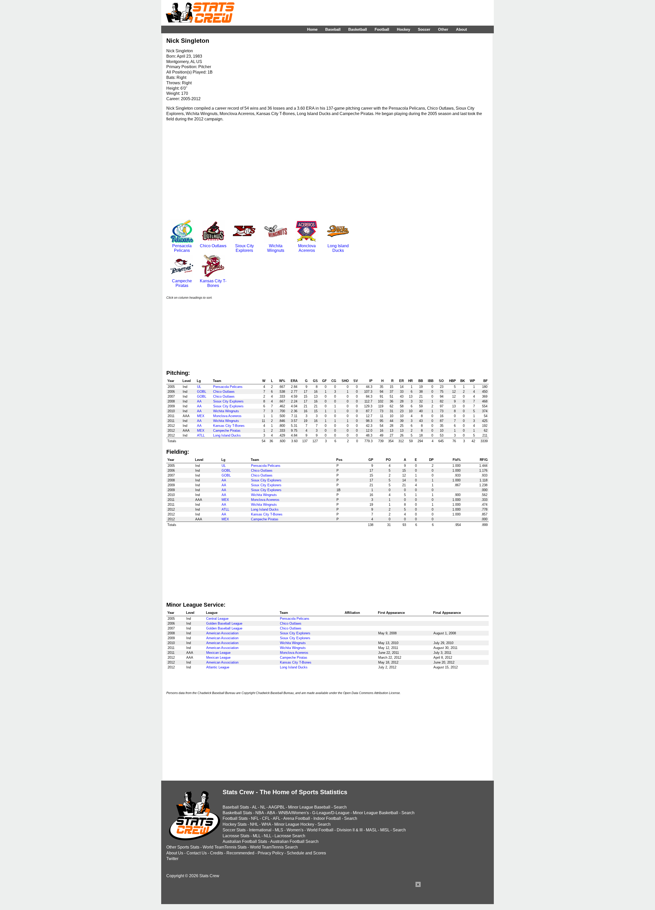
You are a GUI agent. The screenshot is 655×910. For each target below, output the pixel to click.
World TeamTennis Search (274, 847)
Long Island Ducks (338, 248)
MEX (200, 416)
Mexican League (218, 653)
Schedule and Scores (306, 853)
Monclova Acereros (307, 248)
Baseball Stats (236, 807)
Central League (217, 619)
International (260, 830)
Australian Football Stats (245, 841)
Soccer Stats (234, 830)
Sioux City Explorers (244, 248)
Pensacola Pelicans (182, 248)
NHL (254, 824)
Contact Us (197, 853)
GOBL (201, 392)
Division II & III (350, 830)
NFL (255, 818)
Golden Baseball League (224, 623)
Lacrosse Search (290, 836)
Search (340, 807)
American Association (222, 633)
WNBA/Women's (293, 813)
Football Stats (235, 818)
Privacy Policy (270, 853)
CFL (266, 818)
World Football (320, 830)
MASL (371, 830)
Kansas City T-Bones (213, 283)
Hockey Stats (235, 824)
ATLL (201, 435)
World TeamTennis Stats (225, 847)
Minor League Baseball (309, 807)
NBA (259, 813)
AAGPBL (276, 807)
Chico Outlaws (213, 246)
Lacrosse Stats (236, 836)
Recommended (240, 853)
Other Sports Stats (182, 847)
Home (312, 29)
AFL (276, 818)
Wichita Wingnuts (275, 248)
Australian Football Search (294, 841)
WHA (266, 824)
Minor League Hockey (294, 824)
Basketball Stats (237, 813)
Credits (216, 853)
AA (199, 401)
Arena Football (296, 818)
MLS (279, 830)
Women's (295, 830)
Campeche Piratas (182, 283)
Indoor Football (327, 818)
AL (254, 807)
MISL (384, 830)
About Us (174, 853)
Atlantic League (217, 667)
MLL (256, 836)
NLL (267, 836)
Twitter (172, 858)
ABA (271, 813)
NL (262, 807)
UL (199, 387)
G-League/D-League (331, 813)
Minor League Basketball (375, 813)
